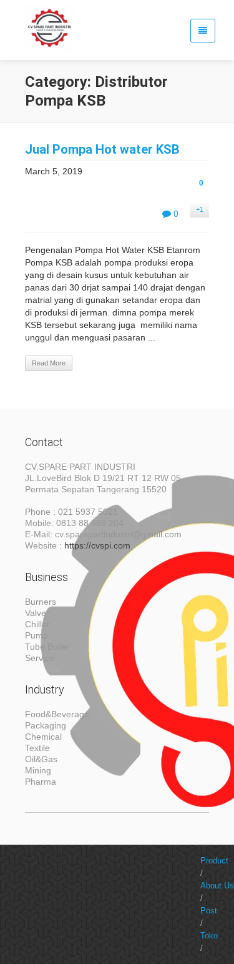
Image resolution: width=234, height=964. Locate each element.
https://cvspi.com (97, 545)
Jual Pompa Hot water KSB (102, 149)
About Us (217, 885)
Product (214, 860)
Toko (209, 935)
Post (208, 910)
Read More (49, 363)
